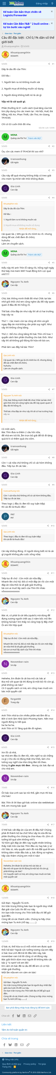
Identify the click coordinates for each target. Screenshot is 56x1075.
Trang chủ (6, 1066)
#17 (52, 824)
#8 (53, 457)
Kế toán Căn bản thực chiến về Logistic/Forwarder (22, 13)
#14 (52, 710)
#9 (53, 484)
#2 (53, 146)
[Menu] (4, 3)
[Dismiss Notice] (51, 11)
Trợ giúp (42, 1064)
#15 (52, 747)
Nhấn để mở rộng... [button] (28, 228)
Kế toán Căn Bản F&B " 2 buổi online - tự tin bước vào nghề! (26, 25)
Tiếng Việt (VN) (11, 1059)
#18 (52, 897)
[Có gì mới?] (52, 3)
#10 (52, 525)
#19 (52, 941)
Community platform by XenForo (26, 1072)
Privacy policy (29, 1064)
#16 (52, 787)
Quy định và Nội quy (11, 1064)
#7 (53, 389)
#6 (53, 293)
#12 (52, 610)
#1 (53, 64)
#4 (53, 197)
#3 (53, 170)
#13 (52, 673)
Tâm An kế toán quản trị (14, 1029)
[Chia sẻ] (49, 64)
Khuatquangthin (11, 46)
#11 (52, 573)
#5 (53, 262)
